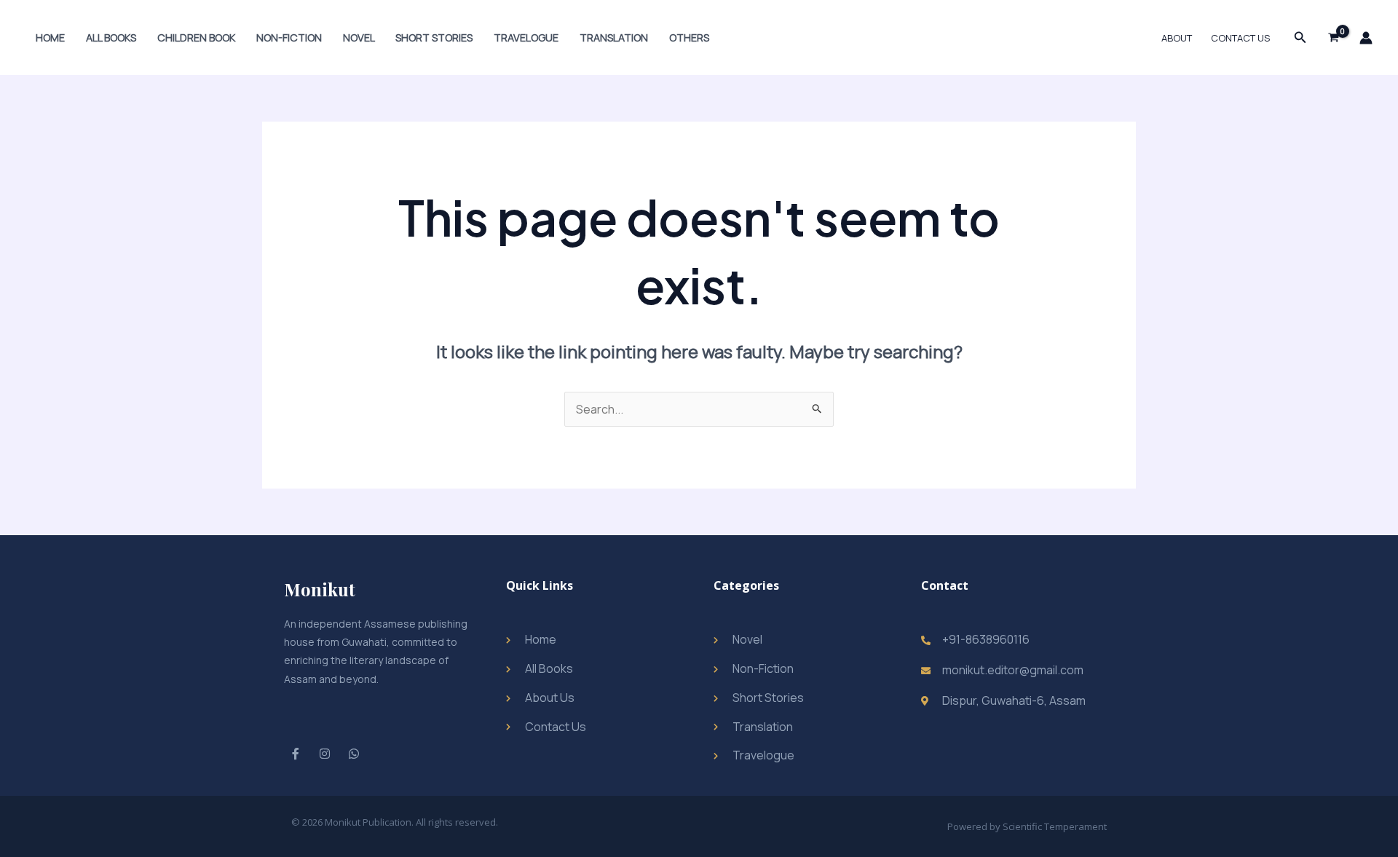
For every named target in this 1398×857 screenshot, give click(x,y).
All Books (111, 37)
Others (689, 37)
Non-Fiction (289, 37)
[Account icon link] (1366, 37)
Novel (359, 37)
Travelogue (526, 37)
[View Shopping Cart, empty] (1333, 38)
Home (50, 37)
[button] (1300, 37)
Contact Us (1240, 37)
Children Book (196, 37)
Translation (614, 37)
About (1176, 37)
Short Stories (434, 37)
